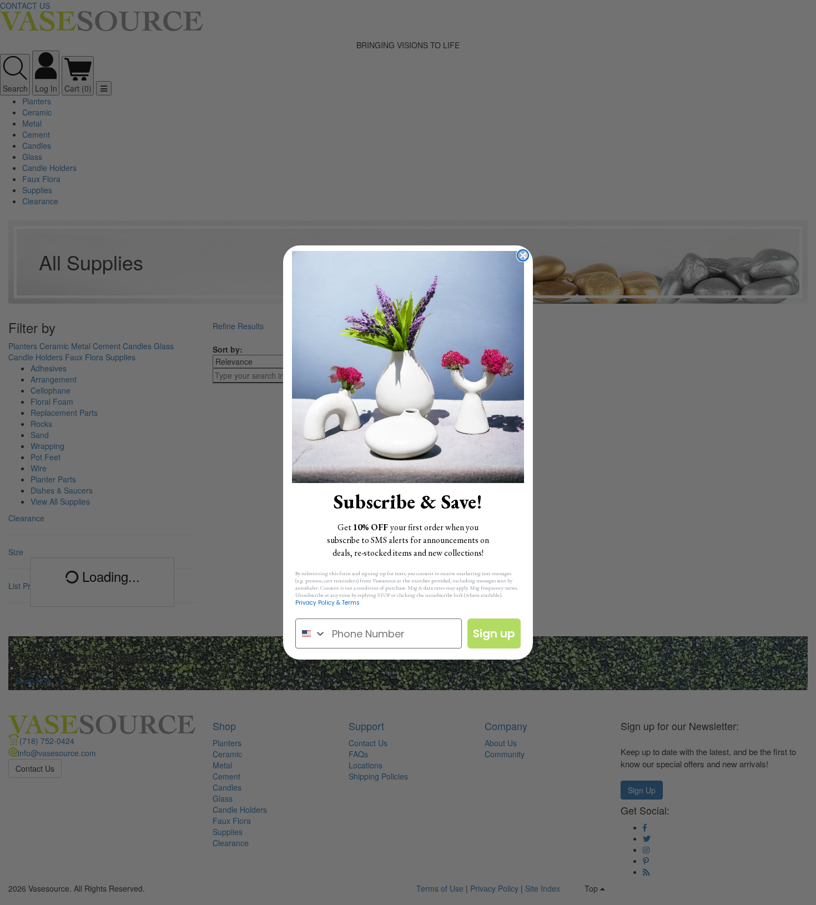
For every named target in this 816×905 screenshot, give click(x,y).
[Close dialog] (522, 255)
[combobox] (311, 633)
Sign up (494, 633)
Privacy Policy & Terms (327, 603)
